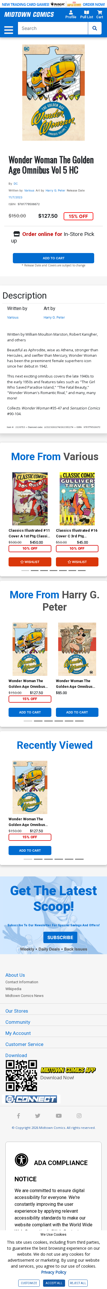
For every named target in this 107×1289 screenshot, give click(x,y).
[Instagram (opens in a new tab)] (79, 1116)
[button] (70, 15)
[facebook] (18, 1116)
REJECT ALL (78, 1283)
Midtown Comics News (24, 996)
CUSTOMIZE (29, 1283)
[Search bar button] (95, 28)
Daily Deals (49, 949)
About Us (15, 975)
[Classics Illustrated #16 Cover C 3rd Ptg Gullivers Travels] (77, 498)
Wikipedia (13, 989)
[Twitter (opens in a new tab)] (37, 1116)
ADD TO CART (53, 258)
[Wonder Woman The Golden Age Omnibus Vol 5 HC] (30, 649)
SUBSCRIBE (60, 937)
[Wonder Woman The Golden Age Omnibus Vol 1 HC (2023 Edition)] (77, 649)
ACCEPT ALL (54, 1283)
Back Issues (75, 949)
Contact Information (21, 982)
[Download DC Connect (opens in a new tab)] (56, 1099)
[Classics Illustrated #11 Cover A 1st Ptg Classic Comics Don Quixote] (30, 498)
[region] (11, 506)
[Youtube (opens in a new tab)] (58, 1116)
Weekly (27, 949)
